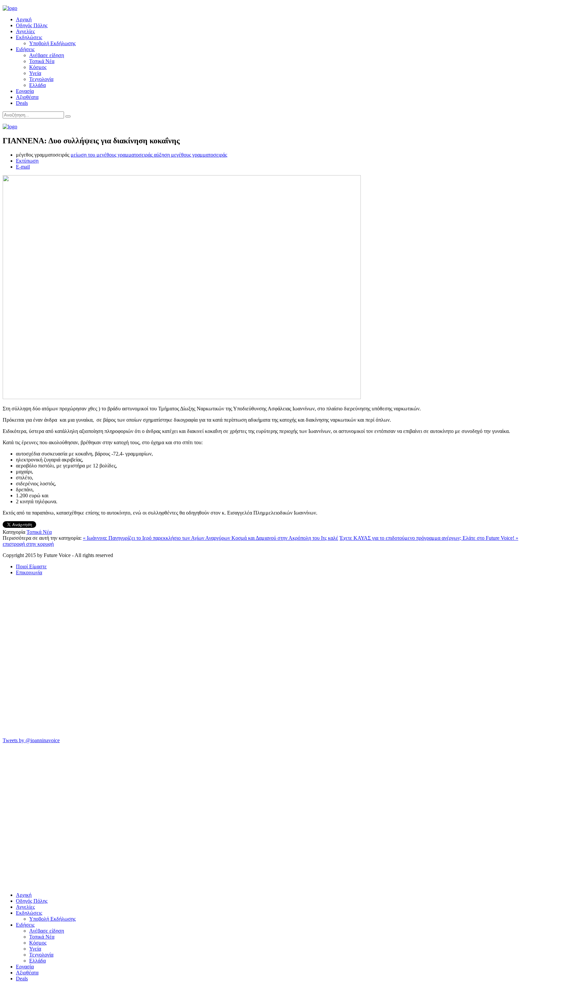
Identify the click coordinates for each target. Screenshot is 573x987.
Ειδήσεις (25, 49)
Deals (22, 103)
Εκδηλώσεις (29, 37)
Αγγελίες (25, 31)
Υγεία (35, 73)
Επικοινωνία (29, 572)
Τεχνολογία (41, 79)
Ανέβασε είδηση (46, 55)
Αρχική (24, 19)
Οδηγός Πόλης (31, 25)
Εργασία (25, 91)
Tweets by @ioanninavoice (31, 740)
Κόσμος (37, 67)
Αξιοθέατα (27, 97)
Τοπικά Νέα (41, 61)
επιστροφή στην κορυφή (28, 544)
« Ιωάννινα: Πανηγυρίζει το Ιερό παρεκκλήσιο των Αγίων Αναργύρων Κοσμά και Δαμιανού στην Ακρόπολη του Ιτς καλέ (210, 538)
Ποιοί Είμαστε (31, 566)
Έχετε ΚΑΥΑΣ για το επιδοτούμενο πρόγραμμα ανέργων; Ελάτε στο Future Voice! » (429, 538)
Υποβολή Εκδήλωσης (52, 43)
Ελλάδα (37, 85)
